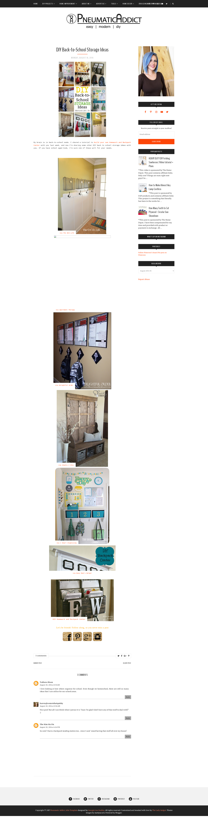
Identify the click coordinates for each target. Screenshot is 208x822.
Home (36, 4)
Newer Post (38, 663)
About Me (86, 4)
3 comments (41, 656)
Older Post (127, 663)
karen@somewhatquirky (51, 703)
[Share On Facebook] (121, 656)
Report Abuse (144, 279)
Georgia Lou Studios (96, 810)
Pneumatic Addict (57, 810)
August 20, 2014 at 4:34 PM (50, 727)
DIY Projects (47, 4)
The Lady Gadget (159, 810)
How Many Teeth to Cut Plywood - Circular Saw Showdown (159, 212)
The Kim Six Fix (47, 724)
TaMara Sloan (46, 682)
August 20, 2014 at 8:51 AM (50, 685)
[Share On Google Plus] (125, 656)
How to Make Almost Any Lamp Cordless (159, 187)
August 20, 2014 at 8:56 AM (50, 706)
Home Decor (127, 4)
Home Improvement (67, 4)
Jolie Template (72, 810)
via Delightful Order (64, 385)
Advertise (100, 4)
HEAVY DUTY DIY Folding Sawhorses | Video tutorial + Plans (161, 162)
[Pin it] (129, 656)
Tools (113, 4)
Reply (128, 697)
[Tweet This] (119, 656)
